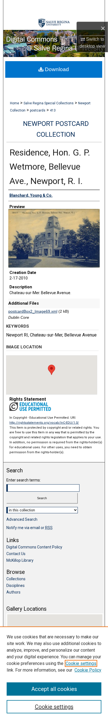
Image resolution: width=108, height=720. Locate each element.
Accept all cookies (54, 689)
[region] (54, 673)
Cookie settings (81, 663)
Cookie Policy (87, 670)
